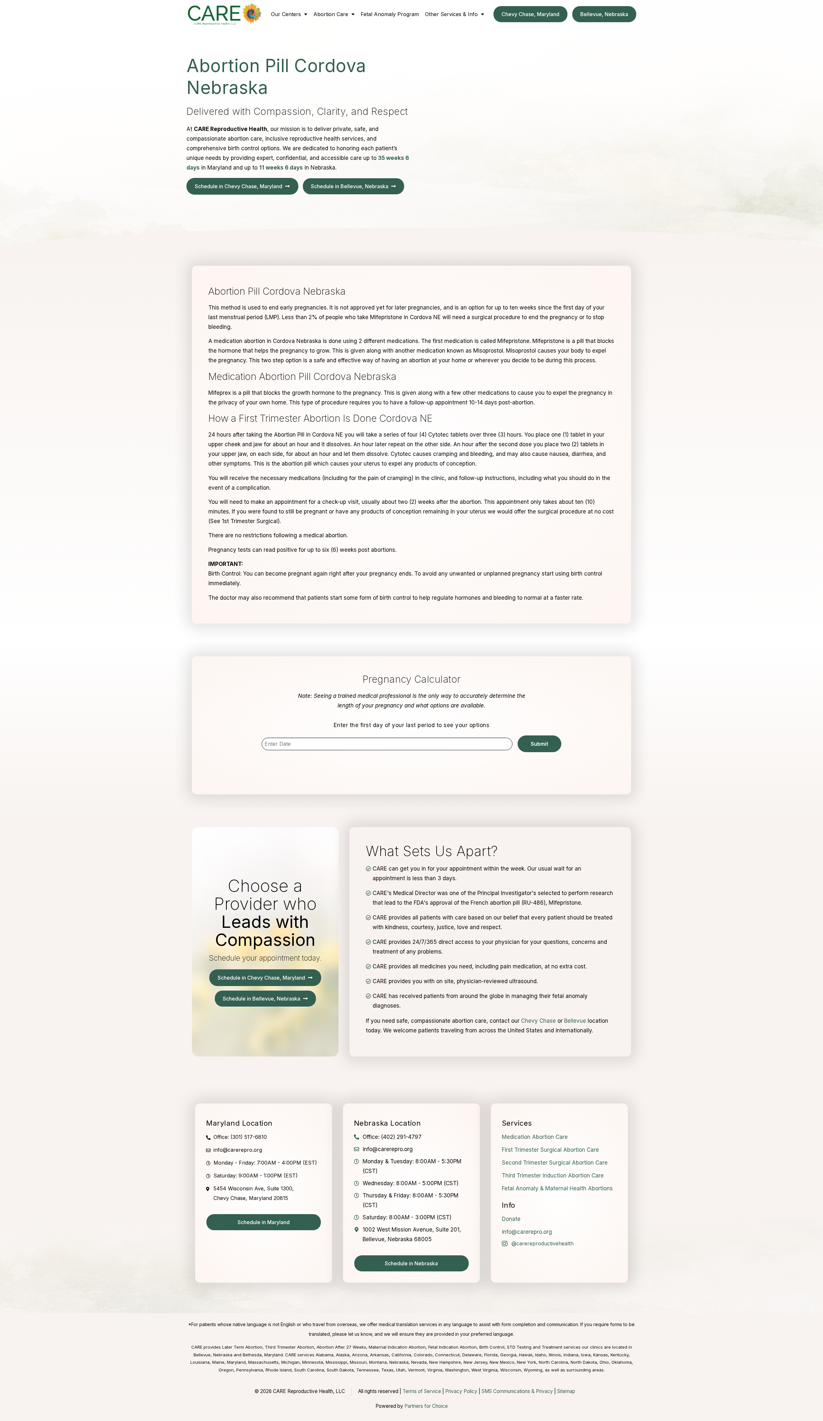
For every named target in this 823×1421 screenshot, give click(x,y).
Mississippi (336, 1362)
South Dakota (340, 1369)
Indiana (571, 1354)
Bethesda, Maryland (263, 1354)
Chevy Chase (538, 1021)
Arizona (359, 1354)
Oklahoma (621, 1362)
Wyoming (533, 1369)
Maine (218, 1362)
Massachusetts (263, 1362)
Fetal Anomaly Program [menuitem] (390, 14)
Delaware (472, 1354)
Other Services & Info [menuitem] (451, 14)
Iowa (586, 1354)
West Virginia (484, 1369)
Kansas (600, 1354)
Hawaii (525, 1354)
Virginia (434, 1369)
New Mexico (502, 1362)
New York (526, 1362)
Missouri (358, 1362)
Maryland (236, 1362)
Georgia (508, 1354)
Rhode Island (279, 1369)
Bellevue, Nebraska (213, 1354)
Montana (378, 1362)
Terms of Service (421, 1391)
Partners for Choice (426, 1406)
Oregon (226, 1369)
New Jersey (475, 1362)
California (401, 1354)
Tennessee (367, 1369)
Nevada (419, 1362)
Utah (400, 1369)
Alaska (342, 1354)
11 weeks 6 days (281, 167)
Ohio (604, 1362)
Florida (491, 1354)
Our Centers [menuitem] (286, 14)
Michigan (290, 1362)
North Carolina (553, 1362)
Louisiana (200, 1362)
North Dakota (584, 1362)
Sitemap (566, 1391)
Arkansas (379, 1354)
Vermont (416, 1369)
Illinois (555, 1354)
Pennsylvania (249, 1369)
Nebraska (399, 1362)
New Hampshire (445, 1362)
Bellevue (575, 1021)
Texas (387, 1369)
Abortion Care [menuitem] (330, 14)
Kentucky (619, 1354)
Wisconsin (510, 1369)
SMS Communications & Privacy (518, 1391)
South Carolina (309, 1369)
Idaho (540, 1354)
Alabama (324, 1354)
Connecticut (447, 1354)
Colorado (423, 1354)
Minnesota (312, 1362)
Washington (457, 1369)
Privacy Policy (461, 1391)
